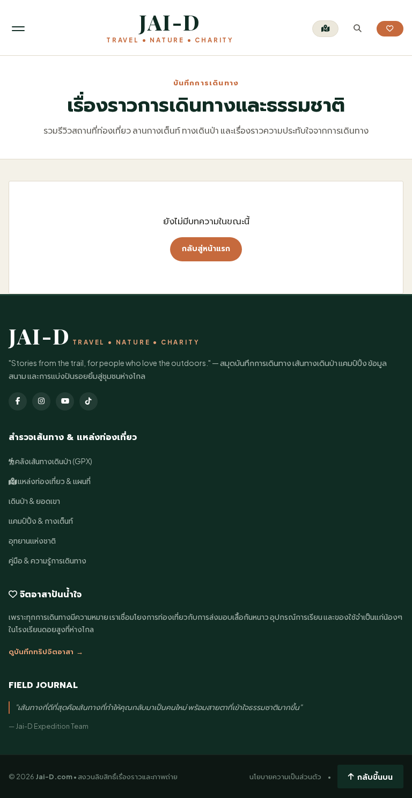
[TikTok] (88, 401)
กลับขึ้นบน (375, 776)
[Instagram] (41, 401)
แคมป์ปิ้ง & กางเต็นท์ (41, 520)
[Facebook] (18, 401)
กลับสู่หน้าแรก (206, 248)
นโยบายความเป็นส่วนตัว (285, 776)
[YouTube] (65, 401)
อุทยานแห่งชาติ (32, 540)
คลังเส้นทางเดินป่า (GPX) (53, 461)
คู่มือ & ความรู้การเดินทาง (47, 560)
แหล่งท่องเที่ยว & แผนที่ (54, 481)
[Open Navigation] (18, 28)
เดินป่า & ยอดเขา (34, 501)
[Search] (357, 28)
